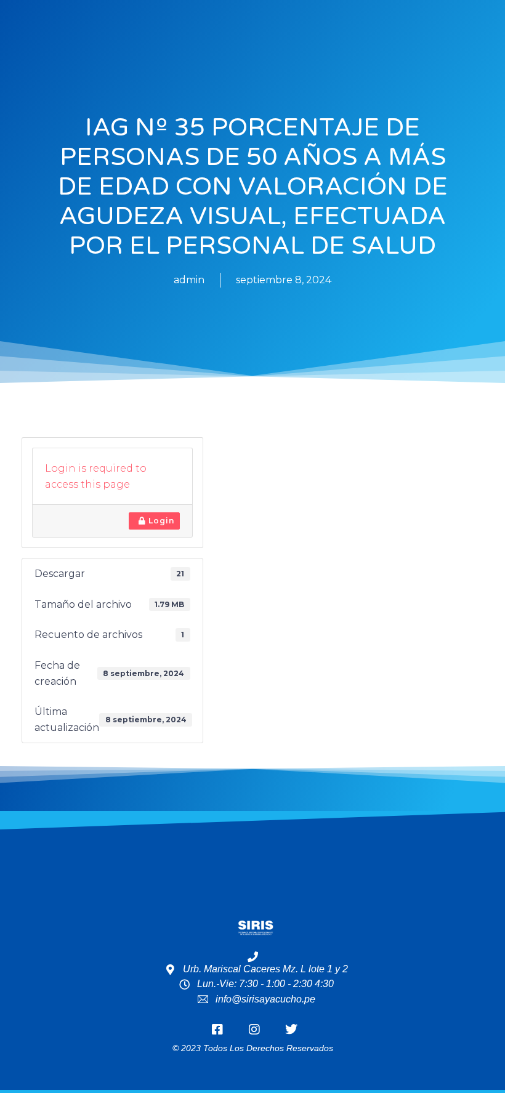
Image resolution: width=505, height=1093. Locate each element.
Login (160, 520)
